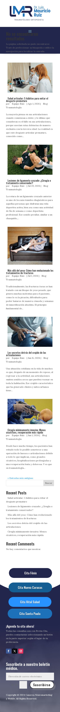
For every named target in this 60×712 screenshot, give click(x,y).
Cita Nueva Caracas (30, 587)
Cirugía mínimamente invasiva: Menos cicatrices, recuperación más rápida (26, 431)
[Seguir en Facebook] (8, 651)
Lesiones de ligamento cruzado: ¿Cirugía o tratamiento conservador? (28, 182)
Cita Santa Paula (29, 613)
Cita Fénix (30, 573)
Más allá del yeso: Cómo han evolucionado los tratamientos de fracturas (29, 272)
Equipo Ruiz (18, 103)
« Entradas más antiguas (20, 478)
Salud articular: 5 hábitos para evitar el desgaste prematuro (27, 100)
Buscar (48, 483)
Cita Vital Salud (30, 602)
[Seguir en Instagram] (20, 651)
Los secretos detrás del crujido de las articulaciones (26, 354)
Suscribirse (42, 684)
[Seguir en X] (14, 651)
